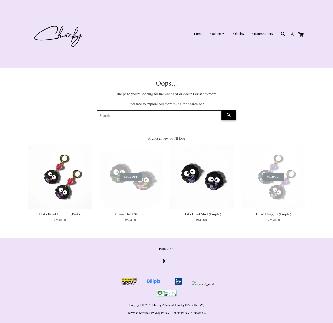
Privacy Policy (160, 313)
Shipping (238, 34)
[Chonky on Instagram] (165, 263)
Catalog (216, 34)
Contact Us (198, 313)
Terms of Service (138, 313)
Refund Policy (180, 313)
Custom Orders (262, 34)
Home (198, 34)
